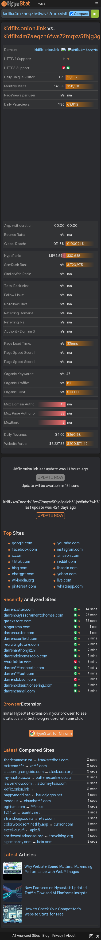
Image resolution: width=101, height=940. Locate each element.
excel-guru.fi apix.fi (22, 830)
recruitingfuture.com (21, 644)
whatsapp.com (70, 586)
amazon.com (68, 555)
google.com (22, 543)
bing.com (19, 568)
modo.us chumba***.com (27, 801)
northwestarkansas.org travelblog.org (38, 836)
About (71, 935)
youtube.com (68, 543)
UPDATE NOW (50, 477)
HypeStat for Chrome (54, 733)
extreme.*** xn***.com (25, 766)
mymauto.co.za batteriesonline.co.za (37, 777)
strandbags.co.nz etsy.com (29, 818)
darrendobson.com (20, 679)
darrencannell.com (19, 691)
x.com (17, 555)
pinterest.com (24, 586)
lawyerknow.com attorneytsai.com (35, 783)
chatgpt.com (23, 574)
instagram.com (70, 549)
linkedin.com (67, 568)
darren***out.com (19, 673)
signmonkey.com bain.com (28, 842)
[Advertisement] (50, 166)
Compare (81, 14)
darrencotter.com (19, 609)
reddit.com (66, 561)
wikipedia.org (23, 580)
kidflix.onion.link (47, 50)
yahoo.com (67, 574)
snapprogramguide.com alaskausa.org (38, 772)
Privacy (57, 935)
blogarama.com (17, 627)
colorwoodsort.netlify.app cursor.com (38, 824)
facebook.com (24, 549)
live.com (64, 580)
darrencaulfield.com (20, 638)
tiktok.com (21, 561)
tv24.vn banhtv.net (22, 812)
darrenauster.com (19, 633)
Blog (46, 935)
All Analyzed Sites (26, 935)
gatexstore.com (17, 621)
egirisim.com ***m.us (23, 807)
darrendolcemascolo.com (25, 656)
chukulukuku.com (17, 662)
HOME (41, 3)
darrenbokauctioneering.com (28, 685)
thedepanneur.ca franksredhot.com (36, 760)
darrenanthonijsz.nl (19, 650)
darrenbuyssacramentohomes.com (33, 615)
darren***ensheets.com (24, 668)
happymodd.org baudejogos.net (33, 795)
